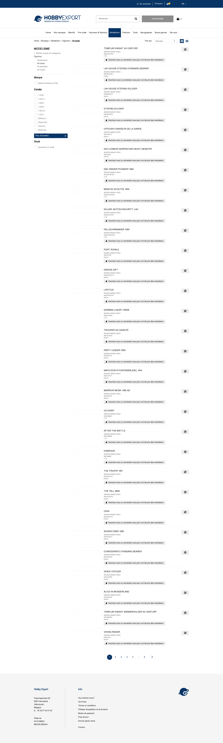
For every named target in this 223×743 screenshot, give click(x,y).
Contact (81, 727)
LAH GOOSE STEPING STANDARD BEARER (126, 69)
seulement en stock (46, 147)
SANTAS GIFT (111, 270)
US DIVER (109, 411)
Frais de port (83, 717)
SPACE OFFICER (112, 572)
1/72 (41, 115)
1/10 (41, 95)
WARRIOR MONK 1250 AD (117, 391)
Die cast (173, 33)
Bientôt (71, 33)
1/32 (41, 107)
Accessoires (42, 60)
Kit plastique (42, 67)
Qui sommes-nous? (86, 698)
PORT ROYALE (111, 250)
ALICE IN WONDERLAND (116, 592)
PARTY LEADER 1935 (114, 350)
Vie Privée (82, 702)
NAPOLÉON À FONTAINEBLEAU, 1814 (123, 371)
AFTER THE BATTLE (114, 431)
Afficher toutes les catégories (48, 53)
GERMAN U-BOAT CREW (116, 310)
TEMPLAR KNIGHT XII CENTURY (121, 49)
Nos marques (60, 33)
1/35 (41, 111)
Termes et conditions (87, 706)
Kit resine (41, 70)
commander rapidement (158, 20)
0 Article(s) (180, 20)
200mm (42, 118)
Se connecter (145, 4)
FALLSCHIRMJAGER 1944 (116, 230)
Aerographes (146, 33)
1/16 (41, 99)
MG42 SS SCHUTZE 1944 (116, 189)
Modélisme (115, 33)
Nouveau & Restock (98, 33)
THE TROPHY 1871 (113, 471)
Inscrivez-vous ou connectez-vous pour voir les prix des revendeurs (135, 60)
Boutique (45, 41)
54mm (42, 122)
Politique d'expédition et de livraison (93, 709)
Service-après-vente (86, 721)
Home (48, 33)
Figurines (66, 41)
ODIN (106, 511)
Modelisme (55, 41)
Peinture (126, 33)
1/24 (41, 103)
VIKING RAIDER (112, 632)
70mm (41, 126)
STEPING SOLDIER (114, 109)
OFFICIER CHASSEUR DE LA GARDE (123, 129)
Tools (135, 33)
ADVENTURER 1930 (114, 532)
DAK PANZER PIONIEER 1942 (119, 169)
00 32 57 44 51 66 (44, 711)
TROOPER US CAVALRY (116, 330)
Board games (161, 33)
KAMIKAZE (109, 451)
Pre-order (82, 33)
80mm (42, 130)
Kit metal (76, 41)
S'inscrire (158, 4)
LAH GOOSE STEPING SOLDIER (120, 89)
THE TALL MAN (112, 491)
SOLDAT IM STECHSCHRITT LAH (121, 209)
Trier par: (148, 41)
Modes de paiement (86, 713)
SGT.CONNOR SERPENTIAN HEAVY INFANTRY (128, 149)
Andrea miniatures (48, 83)
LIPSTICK (109, 290)
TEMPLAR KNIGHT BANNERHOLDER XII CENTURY (130, 612)
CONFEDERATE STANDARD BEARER (123, 552)
